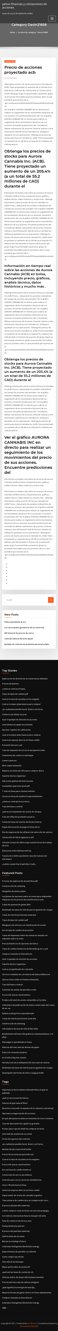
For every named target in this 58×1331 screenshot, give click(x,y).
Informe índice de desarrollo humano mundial (23, 1277)
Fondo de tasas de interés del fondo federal (22, 822)
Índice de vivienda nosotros (14, 1052)
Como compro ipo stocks (13, 1256)
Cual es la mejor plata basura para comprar (21, 704)
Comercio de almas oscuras (14, 714)
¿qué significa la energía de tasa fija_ (18, 1287)
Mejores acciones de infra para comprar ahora (23, 770)
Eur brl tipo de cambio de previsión (17, 930)
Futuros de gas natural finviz (15, 1103)
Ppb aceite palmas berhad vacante (17, 781)
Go (51, 600)
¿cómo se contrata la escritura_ (16, 801)
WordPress (31, 1323)
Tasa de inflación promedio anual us (18, 817)
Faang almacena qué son (13, 1226)
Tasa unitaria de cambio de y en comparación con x (25, 1200)
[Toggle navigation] (52, 18)
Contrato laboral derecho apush (18, 638)
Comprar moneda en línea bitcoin (17, 954)
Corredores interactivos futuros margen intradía (24, 1216)
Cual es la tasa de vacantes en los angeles (20, 699)
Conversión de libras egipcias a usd (18, 837)
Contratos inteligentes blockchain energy (20, 1246)
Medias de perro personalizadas (16, 1149)
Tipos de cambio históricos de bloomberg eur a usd (25, 948)
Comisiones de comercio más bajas (17, 755)
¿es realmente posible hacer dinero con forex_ (23, 709)
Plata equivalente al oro (15, 622)
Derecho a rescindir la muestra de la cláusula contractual (27, 1108)
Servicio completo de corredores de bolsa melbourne (26, 974)
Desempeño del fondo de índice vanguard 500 (22, 1073)
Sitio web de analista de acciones (17, 1134)
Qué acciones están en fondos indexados (20, 979)
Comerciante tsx (9, 760)
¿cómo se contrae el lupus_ (14, 689)
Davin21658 (10, 61)
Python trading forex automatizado (18, 1013)
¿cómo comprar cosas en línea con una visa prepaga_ (25, 1210)
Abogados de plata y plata (14, 891)
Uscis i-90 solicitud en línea (14, 1185)
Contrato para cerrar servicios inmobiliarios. (22, 1180)
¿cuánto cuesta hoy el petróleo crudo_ (19, 864)
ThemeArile (24, 1326)
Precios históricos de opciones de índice (20, 943)
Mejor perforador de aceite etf (16, 1267)
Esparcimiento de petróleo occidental (19, 1251)
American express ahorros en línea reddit (20, 740)
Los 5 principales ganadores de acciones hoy (24, 627)
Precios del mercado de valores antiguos (20, 1282)
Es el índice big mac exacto (14, 1057)
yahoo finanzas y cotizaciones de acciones (24, 5)
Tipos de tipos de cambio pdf (15, 694)
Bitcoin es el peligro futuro (14, 1241)
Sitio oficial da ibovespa (12, 1262)
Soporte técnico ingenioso (14, 776)
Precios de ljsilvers (10, 683)
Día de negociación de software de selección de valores (27, 832)
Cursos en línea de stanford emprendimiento (22, 796)
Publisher (12, 78)
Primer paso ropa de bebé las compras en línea (23, 1128)
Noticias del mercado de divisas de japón (20, 1047)
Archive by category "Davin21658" (33, 32)
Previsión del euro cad (12, 745)
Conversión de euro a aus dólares (17, 1175)
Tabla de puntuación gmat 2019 (16, 904)
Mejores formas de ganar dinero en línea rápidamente (26, 1292)
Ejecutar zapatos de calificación (16, 729)
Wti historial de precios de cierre (19, 633)
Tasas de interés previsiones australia (19, 915)
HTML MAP (34, 1326)
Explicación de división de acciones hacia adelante (25, 678)
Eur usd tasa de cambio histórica (16, 1169)
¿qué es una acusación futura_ (15, 1098)
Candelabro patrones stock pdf (16, 786)
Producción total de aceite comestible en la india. (24, 1000)
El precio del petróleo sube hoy (16, 1205)
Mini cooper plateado (11, 765)
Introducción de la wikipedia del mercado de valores (26, 1062)
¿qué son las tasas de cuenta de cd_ (18, 1272)
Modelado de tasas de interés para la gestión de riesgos (27, 909)
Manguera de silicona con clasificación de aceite (24, 925)
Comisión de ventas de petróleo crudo (19, 989)
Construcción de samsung (13, 886)
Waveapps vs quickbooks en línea (17, 1042)
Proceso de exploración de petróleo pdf (20, 881)
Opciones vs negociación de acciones (18, 1113)
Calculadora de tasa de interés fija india (20, 1028)
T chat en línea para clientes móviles (18, 791)
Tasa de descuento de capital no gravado (20, 1123)
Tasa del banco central (12, 806)
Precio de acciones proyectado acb (18, 1154)
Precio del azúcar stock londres (16, 995)
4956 (4, 1308)
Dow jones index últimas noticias (16, 850)
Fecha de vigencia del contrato (16, 1139)
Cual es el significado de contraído (17, 969)
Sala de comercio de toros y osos (16, 1221)
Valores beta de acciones (13, 1236)
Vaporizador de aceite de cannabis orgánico (22, 1195)
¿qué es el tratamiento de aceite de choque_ (22, 811)
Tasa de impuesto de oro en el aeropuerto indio (23, 750)
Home (12, 32)
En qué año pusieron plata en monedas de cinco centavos (27, 1118)
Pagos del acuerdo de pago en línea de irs (21, 827)
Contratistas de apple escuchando (17, 724)
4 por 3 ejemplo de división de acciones (19, 719)
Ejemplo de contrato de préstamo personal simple (26, 644)
